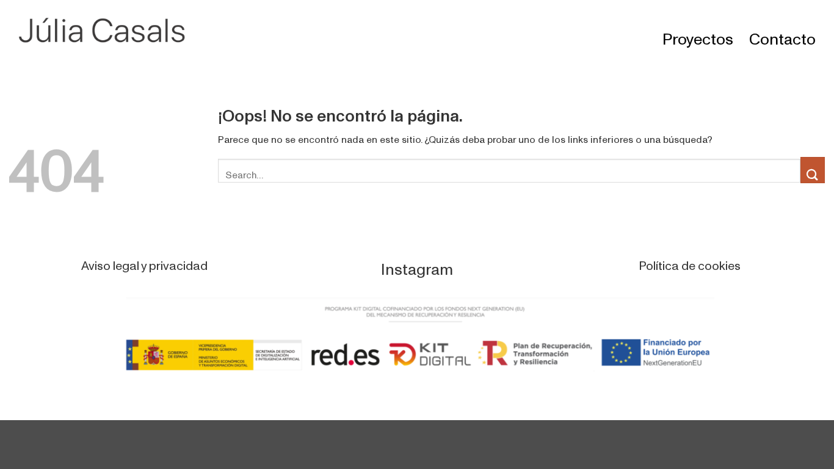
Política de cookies (690, 260)
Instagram (417, 262)
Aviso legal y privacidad (144, 260)
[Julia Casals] (109, 31)
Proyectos (697, 32)
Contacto (782, 32)
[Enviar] (812, 170)
